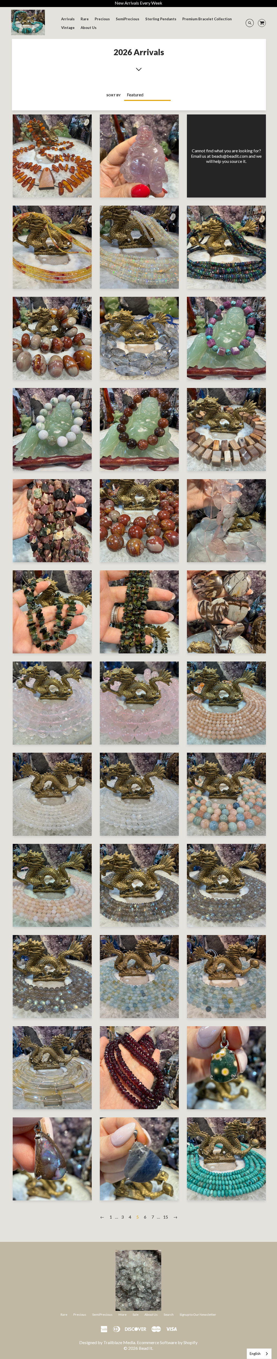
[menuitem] (67, 19)
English (255, 1353)
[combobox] (259, 1353)
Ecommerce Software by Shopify (167, 1342)
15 (165, 1216)
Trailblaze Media (119, 1342)
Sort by (113, 95)
